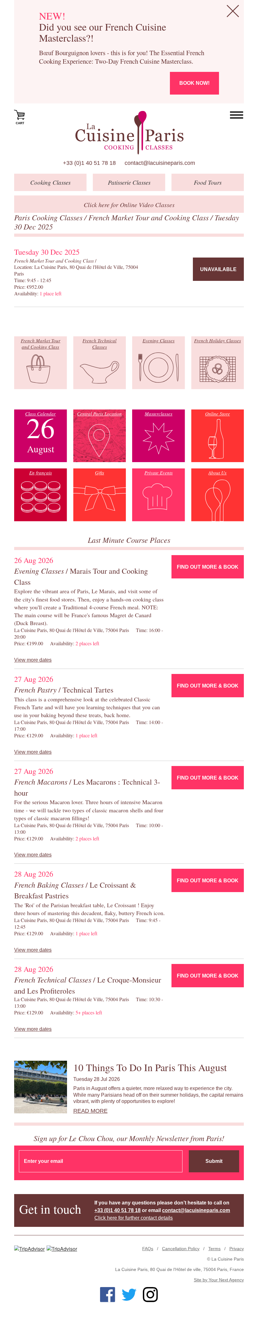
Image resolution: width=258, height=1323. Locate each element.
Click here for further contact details (133, 1218)
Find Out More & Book (207, 567)
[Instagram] (150, 1294)
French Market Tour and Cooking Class (149, 217)
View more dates (33, 660)
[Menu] (237, 115)
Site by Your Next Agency (219, 1279)
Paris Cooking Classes (49, 217)
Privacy (236, 1248)
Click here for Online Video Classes (129, 204)
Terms (214, 1248)
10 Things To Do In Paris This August (150, 1067)
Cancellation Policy (180, 1248)
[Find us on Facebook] (107, 1294)
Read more (90, 1111)
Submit (213, 1161)
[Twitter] (129, 1294)
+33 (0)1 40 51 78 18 (89, 163)
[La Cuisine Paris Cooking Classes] (129, 132)
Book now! (194, 83)
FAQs (147, 1248)
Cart (20, 123)
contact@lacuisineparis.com (160, 163)
